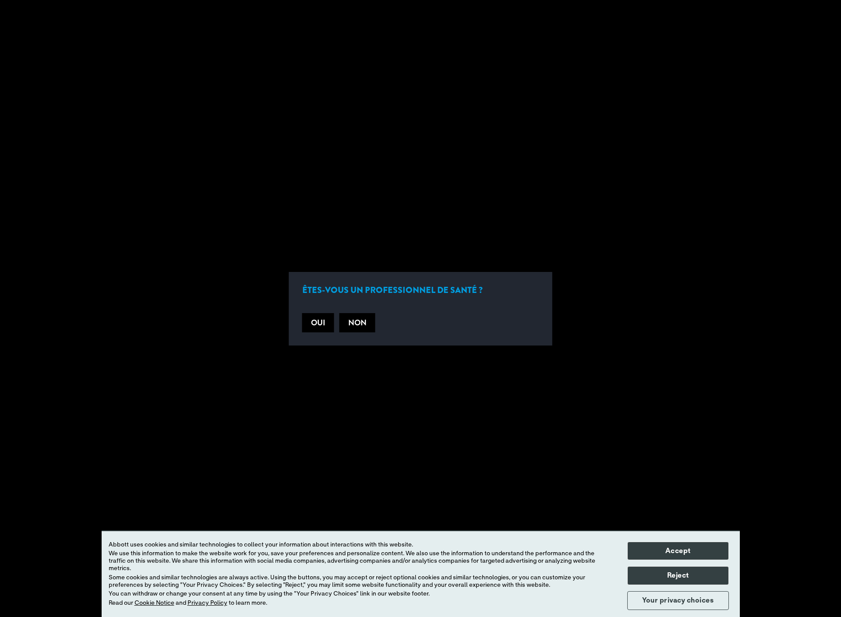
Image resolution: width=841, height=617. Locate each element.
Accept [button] (678, 550)
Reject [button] (678, 575)
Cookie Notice (154, 603)
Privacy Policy (207, 603)
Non (357, 322)
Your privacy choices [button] (678, 600)
